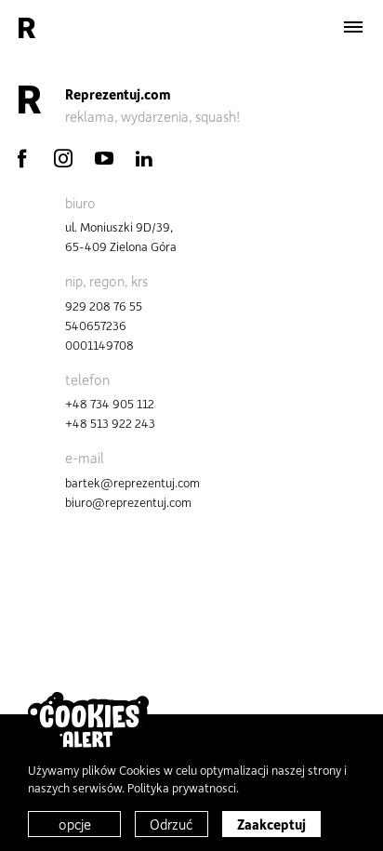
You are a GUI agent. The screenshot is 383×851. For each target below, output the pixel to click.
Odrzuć (171, 824)
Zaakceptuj (271, 824)
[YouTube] (104, 158)
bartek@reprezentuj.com (132, 482)
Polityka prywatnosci (181, 787)
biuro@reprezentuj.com (128, 502)
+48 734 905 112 (109, 403)
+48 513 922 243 (110, 423)
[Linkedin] (144, 158)
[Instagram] (63, 158)
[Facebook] (22, 158)
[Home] (27, 28)
